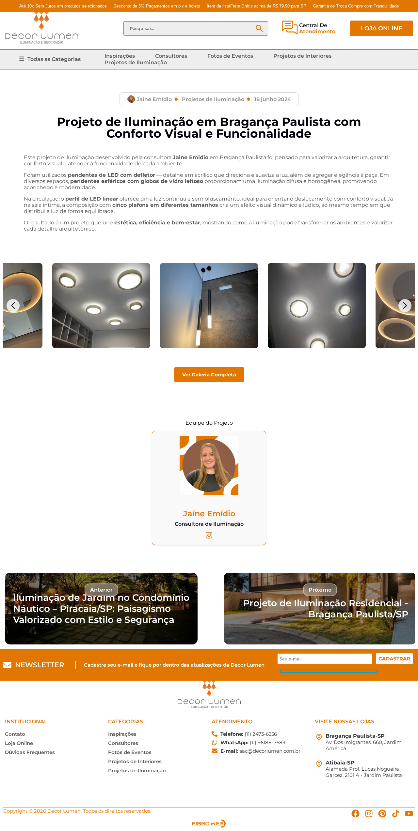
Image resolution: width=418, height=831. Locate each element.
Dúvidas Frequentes (30, 752)
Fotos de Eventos (230, 56)
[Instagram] (369, 813)
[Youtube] (409, 813)
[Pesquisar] (259, 28)
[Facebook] (355, 813)
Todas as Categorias (54, 59)
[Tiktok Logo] (395, 813)
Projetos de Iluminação (135, 62)
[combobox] (189, 28)
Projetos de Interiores (302, 56)
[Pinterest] (382, 813)
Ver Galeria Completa (209, 374)
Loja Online (19, 743)
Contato (15, 734)
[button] (13, 305)
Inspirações (119, 56)
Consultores (171, 56)
